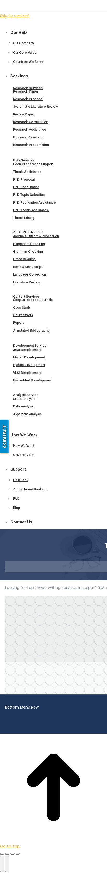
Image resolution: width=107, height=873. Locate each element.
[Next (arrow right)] (7, 864)
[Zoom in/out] (18, 854)
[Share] (7, 854)
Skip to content (15, 15)
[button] (39, 24)
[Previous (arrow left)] (2, 864)
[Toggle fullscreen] (12, 854)
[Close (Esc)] (2, 854)
